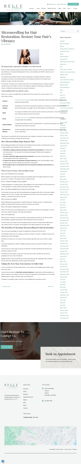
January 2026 (63, 135)
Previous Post (5, 286)
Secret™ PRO (63, 100)
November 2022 (64, 220)
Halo (61, 67)
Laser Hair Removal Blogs (67, 79)
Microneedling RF (6, 44)
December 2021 (64, 246)
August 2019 (63, 297)
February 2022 (64, 241)
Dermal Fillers (63, 59)
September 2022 (64, 225)
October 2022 (64, 223)
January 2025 (63, 161)
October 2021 (63, 251)
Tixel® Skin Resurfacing (66, 108)
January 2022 (63, 243)
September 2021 (64, 253)
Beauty (62, 46)
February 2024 (64, 181)
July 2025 (62, 148)
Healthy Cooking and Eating (67, 72)
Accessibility (52, 449)
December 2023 (64, 187)
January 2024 (64, 184)
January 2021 (63, 266)
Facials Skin (63, 64)
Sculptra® (62, 97)
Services (25, 388)
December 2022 (64, 217)
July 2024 (62, 174)
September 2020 (64, 274)
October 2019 (63, 292)
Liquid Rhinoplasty (65, 82)
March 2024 (63, 179)
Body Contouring (64, 51)
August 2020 (63, 277)
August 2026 (63, 122)
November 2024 (64, 166)
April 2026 (62, 127)
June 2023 (63, 202)
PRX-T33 (62, 95)
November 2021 (64, 248)
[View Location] (48, 4)
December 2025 (64, 138)
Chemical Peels (64, 56)
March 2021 (63, 261)
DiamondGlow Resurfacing (67, 61)
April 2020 (62, 287)
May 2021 (62, 259)
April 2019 (62, 305)
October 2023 (64, 192)
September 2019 (64, 295)
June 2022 (63, 230)
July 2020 (62, 279)
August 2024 (63, 171)
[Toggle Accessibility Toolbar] (2, 461)
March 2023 (63, 210)
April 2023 (62, 207)
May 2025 (62, 153)
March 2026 (63, 130)
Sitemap (74, 449)
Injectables (63, 77)
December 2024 (64, 163)
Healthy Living (64, 74)
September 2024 (64, 169)
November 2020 (64, 271)
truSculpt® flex (64, 110)
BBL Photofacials (64, 43)
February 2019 (64, 310)
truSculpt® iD (63, 113)
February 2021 (64, 264)
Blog (24, 402)
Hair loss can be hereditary (22, 100)
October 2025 (64, 140)
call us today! (7, 347)
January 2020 (63, 289)
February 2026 (64, 133)
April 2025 (62, 156)
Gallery (25, 399)
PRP (61, 92)
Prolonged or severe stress (22, 117)
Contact (25, 408)
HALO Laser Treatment (66, 69)
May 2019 (62, 302)
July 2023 (62, 199)
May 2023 (62, 205)
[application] (34, 8)
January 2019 (63, 313)
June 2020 (63, 282)
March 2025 (63, 158)
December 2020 (64, 269)
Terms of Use (67, 449)
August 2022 (63, 228)
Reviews (25, 394)
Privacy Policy (59, 449)
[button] (73, 4)
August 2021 (63, 256)
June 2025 (63, 151)
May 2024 (62, 176)
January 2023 (63, 215)
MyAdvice (15, 399)
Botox (61, 54)
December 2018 (64, 315)
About (25, 391)
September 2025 (64, 143)
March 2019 (63, 307)
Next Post (51, 286)
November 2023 (64, 189)
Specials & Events (28, 397)
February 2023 (64, 212)
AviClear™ (62, 41)
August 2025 (63, 145)
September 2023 (64, 194)
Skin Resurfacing (64, 105)
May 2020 (62, 284)
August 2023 (63, 197)
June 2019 (63, 300)
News (61, 90)
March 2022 (63, 238)
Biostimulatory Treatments (67, 49)
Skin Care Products (65, 103)
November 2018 (64, 318)
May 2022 (62, 233)
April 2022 (62, 235)
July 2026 (62, 125)
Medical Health (64, 85)
